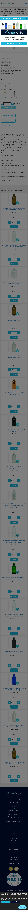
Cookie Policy (9, 899)
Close (26, 18)
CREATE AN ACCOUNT (14, 43)
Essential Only (15, 901)
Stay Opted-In (5, 901)
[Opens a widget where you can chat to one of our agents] (22, 907)
